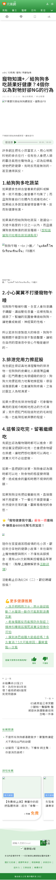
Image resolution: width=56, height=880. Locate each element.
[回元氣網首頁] (11, 4)
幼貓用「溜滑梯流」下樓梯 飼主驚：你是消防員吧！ (28, 750)
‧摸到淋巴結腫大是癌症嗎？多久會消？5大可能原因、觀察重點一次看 (27, 642)
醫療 (24, 10)
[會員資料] (47, 4)
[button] (52, 10)
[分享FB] (7, 16)
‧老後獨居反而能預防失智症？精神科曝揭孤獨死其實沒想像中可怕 (27, 626)
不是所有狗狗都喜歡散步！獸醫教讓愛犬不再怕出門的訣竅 (29, 739)
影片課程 (8, 795)
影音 (43, 10)
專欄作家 (38, 867)
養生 (14, 10)
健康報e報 (30, 848)
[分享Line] (21, 16)
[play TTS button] (15, 142)
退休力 (17, 867)
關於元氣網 (10, 862)
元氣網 (11, 72)
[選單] (52, 4)
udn (4, 72)
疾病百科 (47, 862)
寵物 (18, 72)
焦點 (4, 10)
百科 (33, 10)
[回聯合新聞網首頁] (4, 4)
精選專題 (36, 862)
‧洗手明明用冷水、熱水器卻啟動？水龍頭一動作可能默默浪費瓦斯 (27, 611)
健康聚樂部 (23, 862)
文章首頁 (27, 867)
